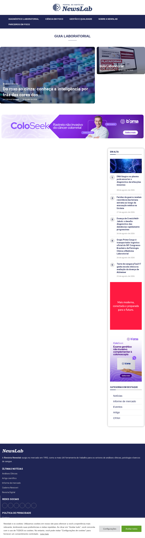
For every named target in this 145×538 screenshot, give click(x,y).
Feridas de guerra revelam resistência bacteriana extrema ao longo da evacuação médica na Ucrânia (129, 202)
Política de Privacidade (16, 513)
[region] (72, 528)
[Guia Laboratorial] (121, 60)
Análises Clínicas (9, 474)
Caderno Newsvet (10, 488)
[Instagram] (9, 7)
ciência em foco (54, 19)
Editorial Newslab (12, 99)
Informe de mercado (124, 401)
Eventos (117, 406)
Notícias (117, 395)
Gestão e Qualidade (81, 19)
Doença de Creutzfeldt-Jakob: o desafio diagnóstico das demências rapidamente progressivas (128, 224)
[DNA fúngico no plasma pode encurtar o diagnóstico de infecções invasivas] (126, 166)
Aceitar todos (131, 529)
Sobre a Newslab (108, 19)
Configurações (109, 529)
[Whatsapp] (14, 7)
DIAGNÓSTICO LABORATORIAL (23, 19)
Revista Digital (8, 492)
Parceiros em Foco (19, 24)
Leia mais (44, 534)
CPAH (116, 418)
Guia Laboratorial (112, 66)
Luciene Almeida (108, 70)
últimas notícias (12, 469)
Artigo (116, 412)
